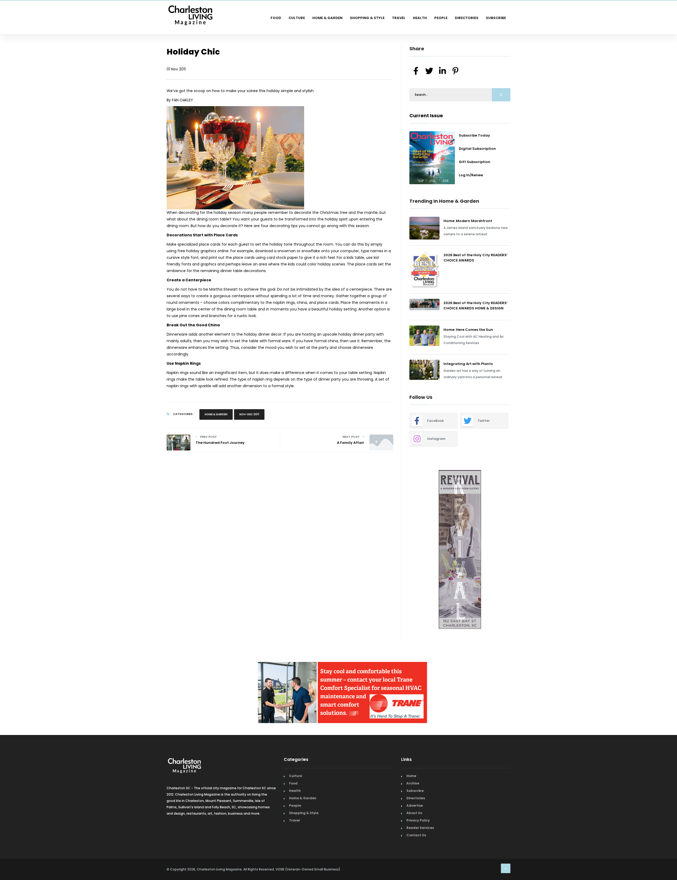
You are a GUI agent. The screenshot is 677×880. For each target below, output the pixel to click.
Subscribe (496, 17)
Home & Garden (327, 17)
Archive (412, 785)
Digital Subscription (477, 148)
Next (514, 550)
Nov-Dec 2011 (249, 414)
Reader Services (420, 830)
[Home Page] (190, 9)
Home (411, 778)
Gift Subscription (474, 161)
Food (276, 17)
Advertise (414, 808)
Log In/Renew (471, 175)
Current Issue (426, 115)
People (440, 17)
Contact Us (416, 837)
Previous (397, 550)
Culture (297, 17)
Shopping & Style (367, 17)
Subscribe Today (474, 135)
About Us (414, 815)
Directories (466, 17)
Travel (398, 17)
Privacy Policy (418, 822)
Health (420, 17)
